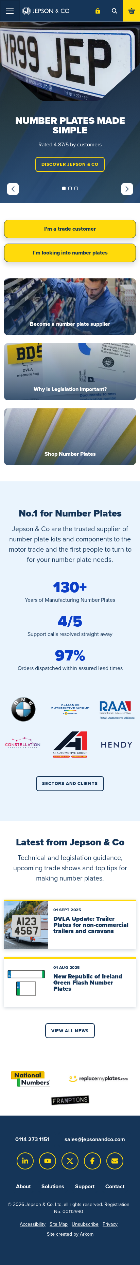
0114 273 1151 (32, 1139)
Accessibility (33, 1224)
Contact (114, 1186)
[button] (64, 188)
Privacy (110, 1224)
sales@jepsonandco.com (95, 1139)
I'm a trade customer (70, 229)
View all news (70, 1031)
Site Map (59, 1224)
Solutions (52, 1186)
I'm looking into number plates (70, 253)
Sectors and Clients (70, 783)
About (23, 1186)
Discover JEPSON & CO (70, 164)
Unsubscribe (85, 1224)
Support (84, 1186)
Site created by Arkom (70, 1234)
